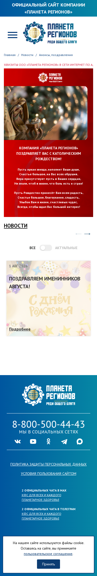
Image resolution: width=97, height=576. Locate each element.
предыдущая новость (78, 234)
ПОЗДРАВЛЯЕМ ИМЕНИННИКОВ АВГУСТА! (44, 282)
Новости (27, 55)
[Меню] (13, 34)
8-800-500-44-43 (48, 424)
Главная (10, 55)
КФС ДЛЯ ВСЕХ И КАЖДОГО (41, 495)
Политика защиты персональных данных (48, 464)
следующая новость (87, 234)
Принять (48, 564)
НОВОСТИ (15, 225)
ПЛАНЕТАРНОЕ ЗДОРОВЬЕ (40, 500)
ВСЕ (32, 247)
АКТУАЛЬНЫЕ (64, 247)
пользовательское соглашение (48, 553)
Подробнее (20, 329)
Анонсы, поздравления (56, 55)
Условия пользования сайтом (48, 473)
